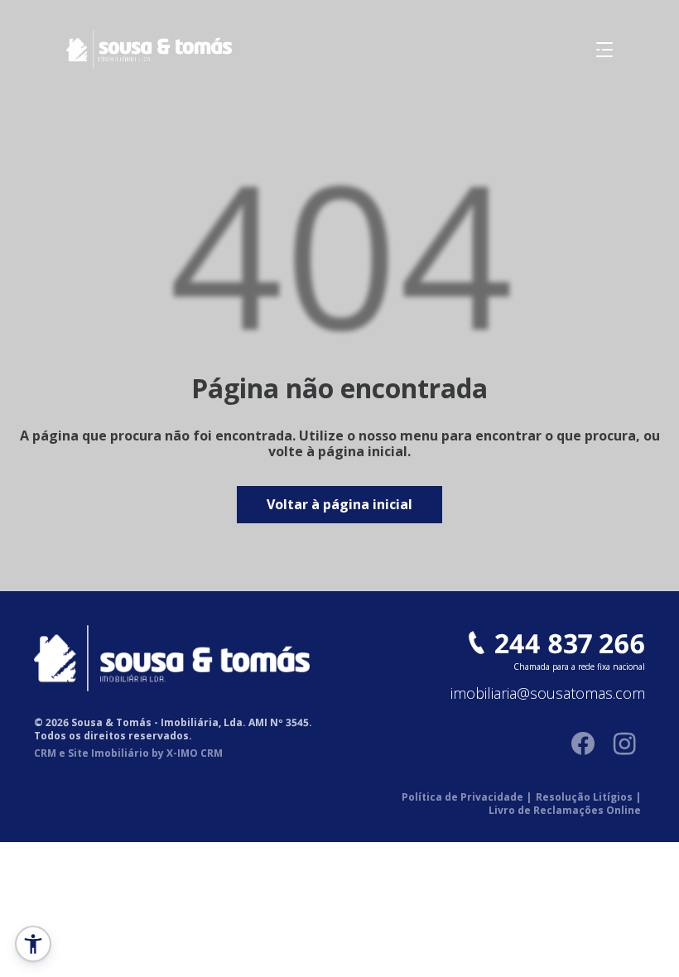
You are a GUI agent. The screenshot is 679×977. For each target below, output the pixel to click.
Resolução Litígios (588, 797)
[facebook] (583, 743)
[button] (33, 943)
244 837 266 (569, 643)
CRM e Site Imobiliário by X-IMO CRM (128, 753)
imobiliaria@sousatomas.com (547, 694)
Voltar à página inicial (339, 504)
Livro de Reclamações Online (565, 810)
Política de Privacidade (467, 797)
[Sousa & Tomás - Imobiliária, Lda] (116, 49)
